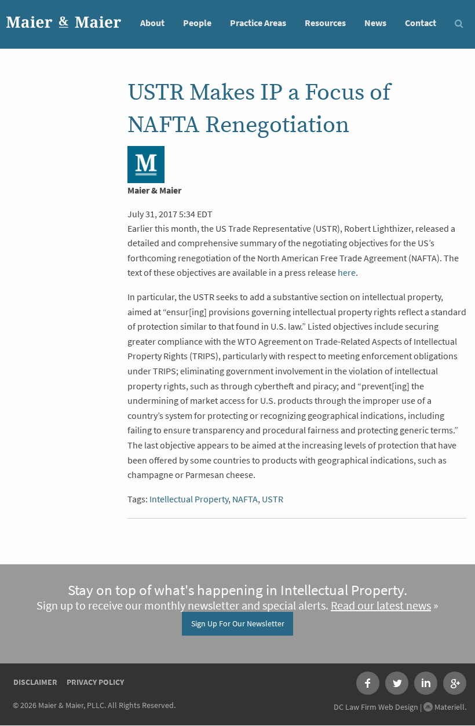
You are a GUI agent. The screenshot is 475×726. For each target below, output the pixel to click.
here (347, 273)
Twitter (396, 683)
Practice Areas (258, 23)
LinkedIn (425, 683)
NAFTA (245, 499)
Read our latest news (381, 606)
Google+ (454, 683)
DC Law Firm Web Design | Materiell (399, 707)
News (375, 23)
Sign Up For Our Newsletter (237, 623)
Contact (420, 23)
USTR (272, 499)
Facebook (367, 683)
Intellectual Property (188, 499)
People (197, 23)
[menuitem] (152, 22)
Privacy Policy (95, 682)
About (152, 23)
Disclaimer (35, 682)
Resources (325, 23)
